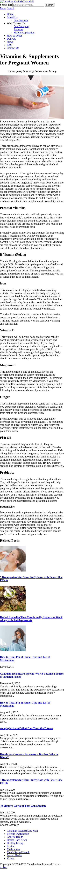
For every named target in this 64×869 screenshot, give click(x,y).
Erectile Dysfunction (18, 833)
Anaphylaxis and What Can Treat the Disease (26, 728)
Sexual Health (14, 855)
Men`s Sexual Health (18, 852)
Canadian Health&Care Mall (22, 830)
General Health (15, 836)
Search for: (6, 4)
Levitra (11, 846)
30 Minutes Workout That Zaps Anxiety (23, 805)
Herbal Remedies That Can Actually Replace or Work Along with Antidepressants (31, 619)
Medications (13, 849)
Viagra (10, 858)
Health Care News (17, 839)
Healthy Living (15, 843)
